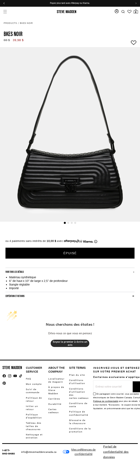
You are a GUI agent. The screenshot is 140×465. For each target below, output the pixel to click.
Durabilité (54, 404)
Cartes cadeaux (53, 411)
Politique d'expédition (34, 416)
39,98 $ (18, 40)
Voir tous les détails (14, 272)
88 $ (7, 40)
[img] (4, 376)
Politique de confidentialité (78, 413)
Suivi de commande (33, 391)
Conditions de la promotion (80, 430)
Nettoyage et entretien (34, 436)
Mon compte (34, 384)
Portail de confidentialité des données (116, 451)
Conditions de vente (78, 405)
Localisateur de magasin (56, 380)
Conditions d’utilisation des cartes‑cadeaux (79, 393)
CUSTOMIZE (83, 451)
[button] (5, 12)
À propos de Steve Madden (56, 390)
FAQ (28, 378)
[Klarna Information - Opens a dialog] (88, 241)
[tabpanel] (70, 134)
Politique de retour (34, 399)
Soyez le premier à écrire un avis (70, 343)
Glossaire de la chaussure (77, 421)
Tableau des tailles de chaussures (33, 426)
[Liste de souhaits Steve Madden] (129, 11)
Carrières (54, 398)
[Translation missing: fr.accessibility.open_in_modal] (70, 134)
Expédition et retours (15, 296)
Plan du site (77, 374)
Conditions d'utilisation (77, 381)
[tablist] (70, 223)
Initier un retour (32, 407)
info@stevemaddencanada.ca (39, 452)
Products (10, 23)
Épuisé (70, 253)
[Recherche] (123, 12)
